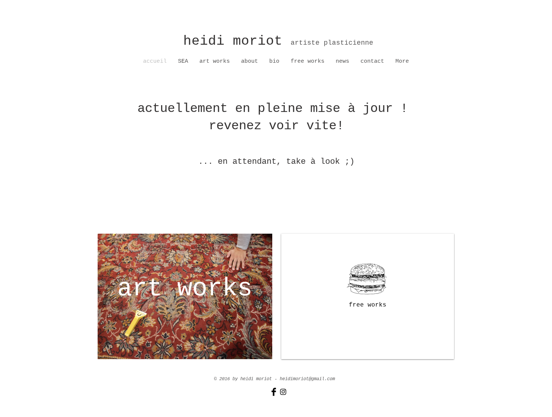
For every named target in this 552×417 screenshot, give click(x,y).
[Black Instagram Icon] (283, 392)
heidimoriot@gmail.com (307, 379)
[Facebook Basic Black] (274, 392)
